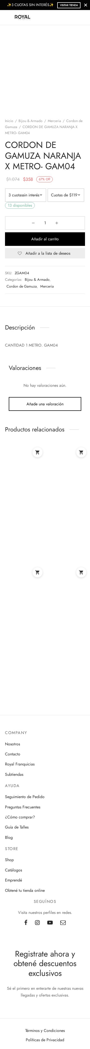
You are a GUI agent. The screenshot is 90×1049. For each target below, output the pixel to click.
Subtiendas (14, 774)
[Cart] (82, 18)
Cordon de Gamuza (21, 286)
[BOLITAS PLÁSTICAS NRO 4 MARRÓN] (66, 464)
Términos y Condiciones (45, 1030)
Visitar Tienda (69, 5)
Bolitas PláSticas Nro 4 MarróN (65, 506)
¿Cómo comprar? (20, 817)
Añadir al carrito (45, 239)
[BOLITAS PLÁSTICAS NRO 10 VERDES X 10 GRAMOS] (66, 584)
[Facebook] (26, 922)
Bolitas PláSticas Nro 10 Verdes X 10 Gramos (65, 627)
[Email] (63, 922)
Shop (9, 860)
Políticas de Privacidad (45, 1040)
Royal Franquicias (19, 764)
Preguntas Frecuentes (22, 807)
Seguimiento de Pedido (24, 797)
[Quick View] (40, 496)
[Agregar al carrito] (37, 452)
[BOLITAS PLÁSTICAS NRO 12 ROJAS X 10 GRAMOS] (24, 464)
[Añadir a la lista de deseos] (24, 488)
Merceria (54, 120)
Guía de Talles (16, 827)
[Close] (86, 5)
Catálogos (13, 870)
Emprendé (13, 880)
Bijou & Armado (30, 120)
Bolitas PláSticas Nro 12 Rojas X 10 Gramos (23, 507)
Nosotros (12, 744)
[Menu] (8, 17)
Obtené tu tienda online (25, 890)
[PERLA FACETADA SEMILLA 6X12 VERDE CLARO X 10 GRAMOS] (24, 584)
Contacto (12, 754)
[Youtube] (50, 922)
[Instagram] (37, 922)
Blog (9, 837)
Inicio (9, 120)
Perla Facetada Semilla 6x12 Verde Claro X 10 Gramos (21, 627)
